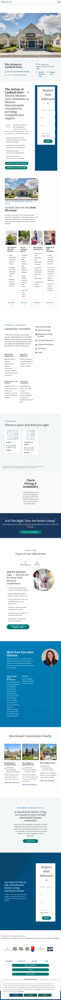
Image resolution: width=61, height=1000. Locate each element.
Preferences (16, 995)
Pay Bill (30, 969)
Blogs (46, 961)
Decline (30, 995)
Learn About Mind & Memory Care (18, 626)
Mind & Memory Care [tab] (26, 564)
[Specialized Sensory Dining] (11, 269)
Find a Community (30, 965)
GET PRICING (12, 445)
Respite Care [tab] (37, 564)
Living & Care (22, 961)
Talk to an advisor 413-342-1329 (18, 71)
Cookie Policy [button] (38, 989)
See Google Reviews (21, 75)
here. (23, 936)
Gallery (31, 35)
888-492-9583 (30, 974)
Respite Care (52, 73)
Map (38, 68)
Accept (44, 995)
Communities (8, 961)
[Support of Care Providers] (49, 269)
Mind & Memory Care (42, 74)
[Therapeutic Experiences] (37, 269)
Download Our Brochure (16, 167)
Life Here (34, 961)
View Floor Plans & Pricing (16, 163)
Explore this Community (11, 782)
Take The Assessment (30, 532)
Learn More (30, 841)
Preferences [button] (21, 991)
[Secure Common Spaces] (24, 269)
